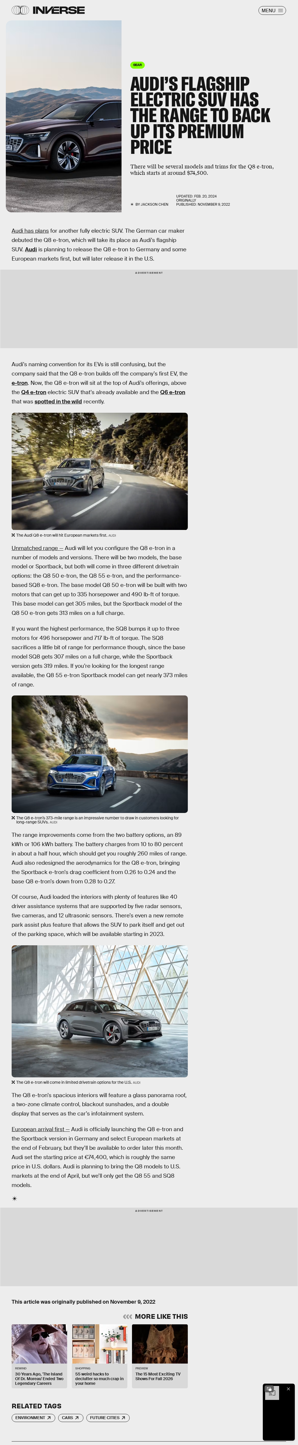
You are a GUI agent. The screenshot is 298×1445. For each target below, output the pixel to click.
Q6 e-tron (172, 392)
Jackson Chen (154, 204)
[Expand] (269, 1388)
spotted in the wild (58, 401)
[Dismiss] (288, 1388)
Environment (30, 1417)
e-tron (20, 383)
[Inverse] (59, 10)
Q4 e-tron (33, 392)
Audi (31, 249)
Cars (67, 1417)
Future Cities (104, 1417)
